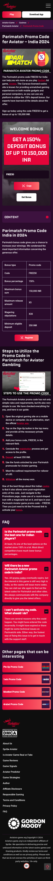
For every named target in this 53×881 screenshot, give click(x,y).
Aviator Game (8, 23)
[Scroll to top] (47, 866)
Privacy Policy (10, 806)
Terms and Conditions (14, 800)
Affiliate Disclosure (12, 789)
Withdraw (10, 479)
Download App (36, 14)
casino (46, 486)
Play (12, 14)
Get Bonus (26, 197)
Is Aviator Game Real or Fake (18, 755)
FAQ (5, 811)
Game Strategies (11, 777)
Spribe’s (42, 80)
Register (29, 337)
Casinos (22, 23)
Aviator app (23, 423)
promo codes (19, 578)
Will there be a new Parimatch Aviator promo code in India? (21, 569)
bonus (19, 510)
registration (25, 448)
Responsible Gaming (13, 794)
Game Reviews (10, 760)
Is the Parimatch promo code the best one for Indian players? (23, 535)
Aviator (12, 83)
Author (6, 783)
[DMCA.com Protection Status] (26, 733)
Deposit (9, 457)
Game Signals (10, 766)
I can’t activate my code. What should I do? (21, 611)
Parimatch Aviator (10, 26)
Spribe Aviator (10, 749)
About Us (7, 743)
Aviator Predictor (11, 772)
